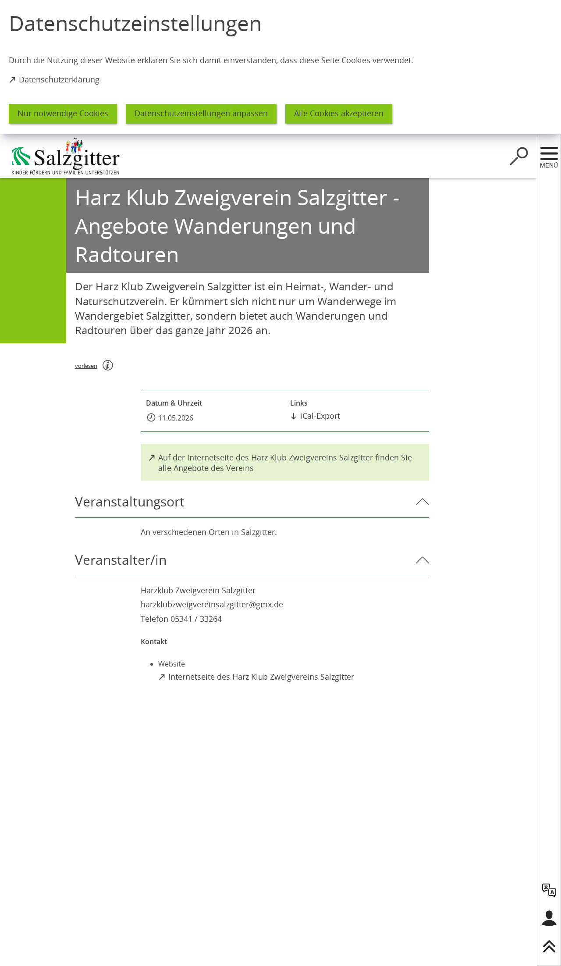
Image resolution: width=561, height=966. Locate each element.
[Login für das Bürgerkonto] (549, 918)
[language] (549, 890)
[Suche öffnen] (519, 156)
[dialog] (280, 67)
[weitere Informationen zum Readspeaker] (107, 365)
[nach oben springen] (549, 946)
